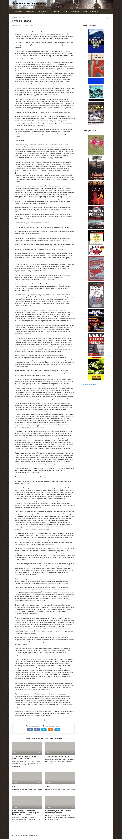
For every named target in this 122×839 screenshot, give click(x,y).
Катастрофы (18, 11)
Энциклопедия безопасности (29, 3)
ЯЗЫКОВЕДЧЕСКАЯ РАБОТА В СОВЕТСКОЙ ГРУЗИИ (24, 757)
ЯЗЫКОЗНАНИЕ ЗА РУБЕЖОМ (57, 756)
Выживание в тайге (89, 384)
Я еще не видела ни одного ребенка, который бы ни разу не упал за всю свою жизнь (25, 813)
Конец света (75, 11)
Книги (85, 11)
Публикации (55, 11)
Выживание (30, 11)
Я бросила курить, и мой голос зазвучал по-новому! (58, 812)
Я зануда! (49, 786)
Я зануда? (16, 786)
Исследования (42, 11)
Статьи (65, 11)
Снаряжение (94, 11)
